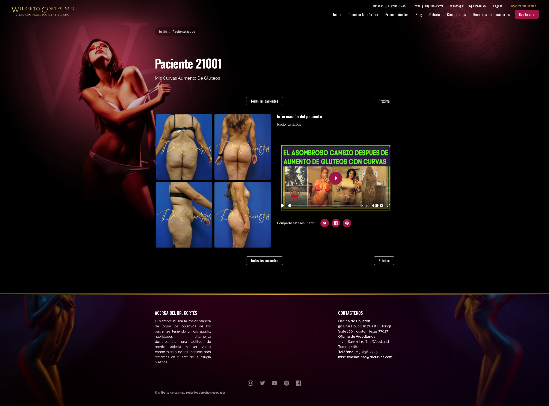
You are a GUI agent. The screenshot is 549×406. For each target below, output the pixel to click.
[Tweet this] (324, 223)
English (497, 5)
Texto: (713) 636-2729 (428, 5)
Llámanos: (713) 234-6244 (388, 5)
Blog (419, 14)
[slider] (322, 205)
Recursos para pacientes (491, 14)
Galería (434, 14)
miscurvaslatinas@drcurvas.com (365, 357)
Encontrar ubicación (523, 5)
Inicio (337, 14)
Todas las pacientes (264, 101)
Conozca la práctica (363, 14)
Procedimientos (396, 14)
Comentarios (456, 14)
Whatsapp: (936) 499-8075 (468, 5)
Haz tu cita (526, 14)
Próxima (384, 101)
